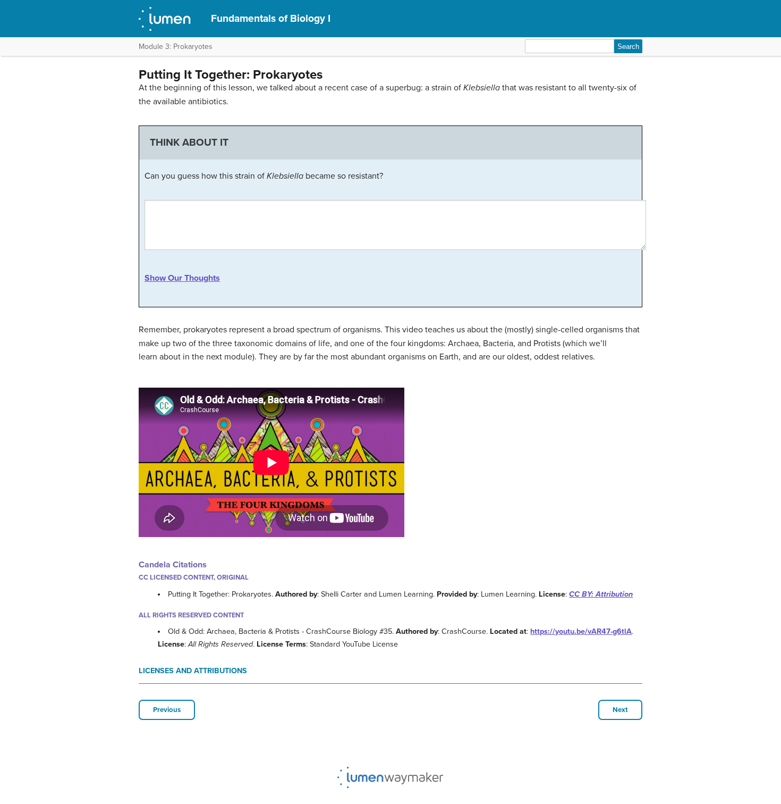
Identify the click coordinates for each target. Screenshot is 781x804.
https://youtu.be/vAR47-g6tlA (581, 631)
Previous (167, 710)
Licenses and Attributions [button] (193, 670)
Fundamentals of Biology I (270, 18)
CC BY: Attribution (601, 594)
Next (620, 710)
